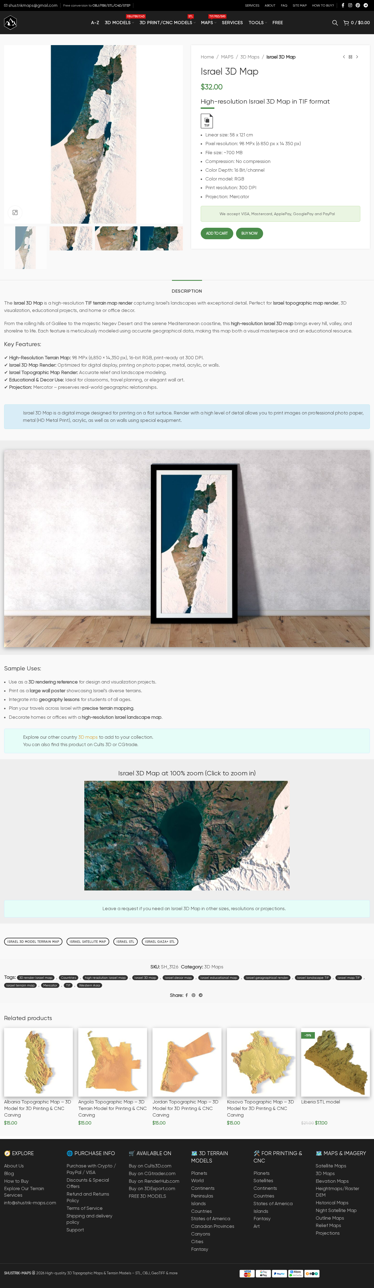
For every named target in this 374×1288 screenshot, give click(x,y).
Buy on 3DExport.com (152, 1188)
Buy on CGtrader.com (152, 1173)
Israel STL (125, 942)
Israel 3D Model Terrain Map (33, 942)
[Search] (335, 22)
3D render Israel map (35, 978)
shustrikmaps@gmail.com (32, 5)
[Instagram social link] (350, 5)
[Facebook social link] (343, 5)
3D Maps (250, 57)
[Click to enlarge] (15, 213)
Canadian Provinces (212, 1226)
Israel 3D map (145, 978)
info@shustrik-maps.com (30, 1202)
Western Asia (89, 985)
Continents (203, 1188)
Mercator (50, 985)
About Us (14, 1166)
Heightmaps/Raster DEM (337, 1192)
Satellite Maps (331, 1166)
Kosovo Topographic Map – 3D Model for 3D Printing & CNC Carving (260, 1108)
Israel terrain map (20, 985)
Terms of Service (85, 1208)
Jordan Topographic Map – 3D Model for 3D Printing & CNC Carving (185, 1108)
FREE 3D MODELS (147, 1196)
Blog (9, 1173)
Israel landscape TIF (313, 978)
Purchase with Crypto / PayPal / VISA (91, 1169)
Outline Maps (330, 1218)
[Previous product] (344, 57)
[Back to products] (350, 57)
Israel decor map (178, 978)
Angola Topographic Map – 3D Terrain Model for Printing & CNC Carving (112, 1108)
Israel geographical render (267, 978)
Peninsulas (202, 1196)
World (197, 1180)
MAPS (227, 57)
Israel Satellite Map (88, 942)
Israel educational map (218, 978)
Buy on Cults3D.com (150, 1166)
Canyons (200, 1234)
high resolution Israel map (105, 978)
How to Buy (16, 1181)
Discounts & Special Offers (88, 1183)
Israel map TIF (349, 978)
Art (257, 1226)
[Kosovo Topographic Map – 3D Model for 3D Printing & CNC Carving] (261, 1062)
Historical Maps (332, 1202)
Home (207, 57)
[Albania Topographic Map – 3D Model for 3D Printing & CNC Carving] (38, 1062)
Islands (198, 1203)
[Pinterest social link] (358, 5)
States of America (210, 1218)
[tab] (187, 288)
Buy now (249, 233)
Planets (199, 1173)
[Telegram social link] (366, 5)
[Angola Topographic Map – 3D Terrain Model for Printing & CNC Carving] (112, 1062)
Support (75, 1229)
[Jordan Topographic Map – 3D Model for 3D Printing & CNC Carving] (187, 1062)
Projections (328, 1233)
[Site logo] (10, 22)
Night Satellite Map (336, 1210)
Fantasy (199, 1249)
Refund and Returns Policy (88, 1197)
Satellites (263, 1180)
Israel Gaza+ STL (160, 942)
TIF (68, 985)
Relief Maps (328, 1225)
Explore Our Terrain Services (24, 1192)
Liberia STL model (320, 1102)
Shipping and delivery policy (90, 1219)
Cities (197, 1241)
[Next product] (357, 57)
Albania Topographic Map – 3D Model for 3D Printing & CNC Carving (37, 1108)
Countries (68, 978)
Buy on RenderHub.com (154, 1181)
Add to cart (217, 233)
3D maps (88, 737)
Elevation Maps (332, 1181)
